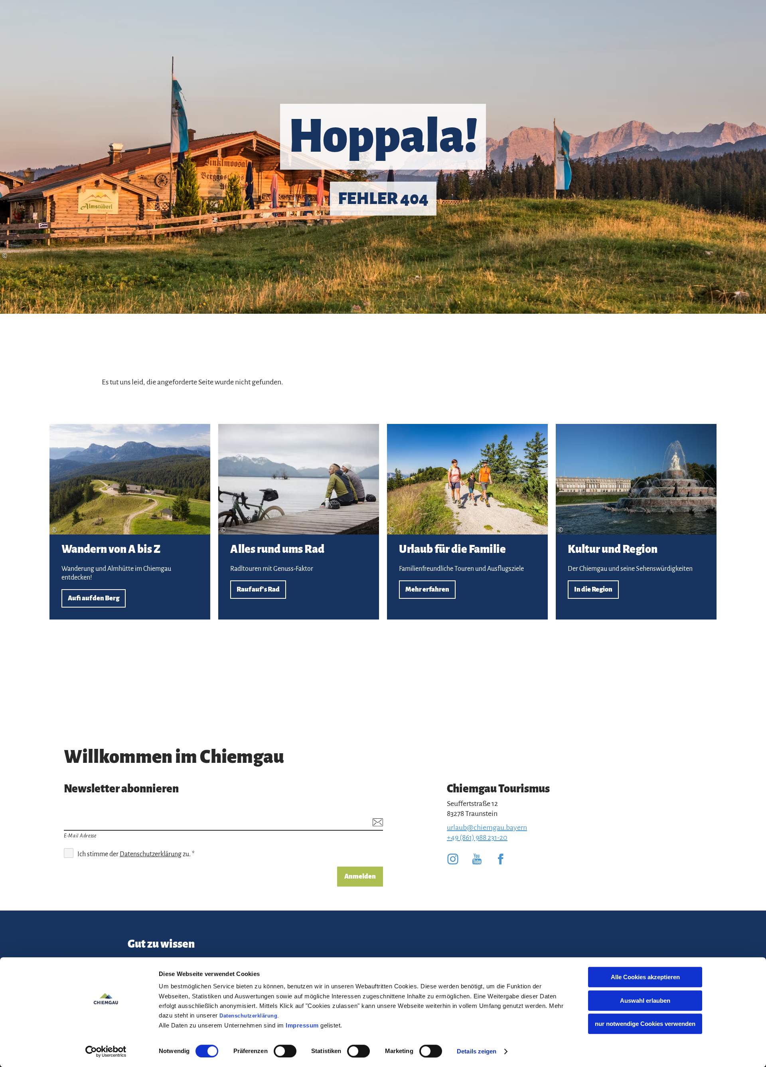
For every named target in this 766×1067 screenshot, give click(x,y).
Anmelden (360, 876)
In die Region (636, 522)
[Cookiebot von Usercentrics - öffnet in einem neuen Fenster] (106, 1051)
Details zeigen (476, 1051)
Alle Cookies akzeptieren (645, 977)
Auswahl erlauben (645, 1000)
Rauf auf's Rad (298, 522)
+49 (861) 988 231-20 (477, 837)
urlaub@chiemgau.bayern (487, 827)
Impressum (302, 1025)
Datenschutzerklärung (248, 1016)
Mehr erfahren (467, 522)
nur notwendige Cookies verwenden (645, 1023)
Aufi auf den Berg (129, 522)
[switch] (285, 1051)
